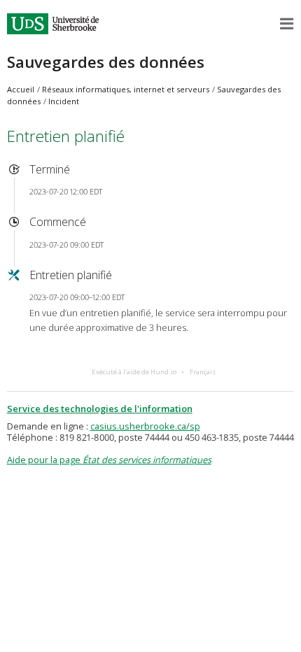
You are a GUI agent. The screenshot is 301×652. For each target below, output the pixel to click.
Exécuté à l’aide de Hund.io (134, 371)
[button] (287, 24)
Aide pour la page (109, 459)
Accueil (20, 89)
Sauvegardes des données (105, 62)
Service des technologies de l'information (99, 408)
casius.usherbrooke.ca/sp (145, 426)
